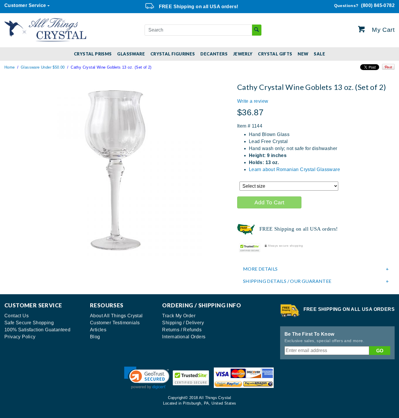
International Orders (183, 336)
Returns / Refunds (182, 329)
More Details (260, 268)
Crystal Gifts (275, 53)
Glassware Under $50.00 (43, 67)
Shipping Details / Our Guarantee (287, 281)
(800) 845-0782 (364, 5)
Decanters (214, 53)
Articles (98, 329)
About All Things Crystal (116, 315)
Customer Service (25, 5)
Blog (95, 336)
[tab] (316, 269)
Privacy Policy (20, 336)
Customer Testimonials (115, 322)
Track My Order (178, 315)
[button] (146, 378)
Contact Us (16, 315)
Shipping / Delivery (183, 322)
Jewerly (243, 53)
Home (9, 67)
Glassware (131, 53)
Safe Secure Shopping (29, 322)
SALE (319, 53)
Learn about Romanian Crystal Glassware (294, 169)
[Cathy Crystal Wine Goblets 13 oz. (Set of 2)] (116, 170)
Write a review (252, 101)
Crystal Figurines (172, 53)
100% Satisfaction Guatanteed (37, 329)
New (303, 53)
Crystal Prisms (93, 53)
